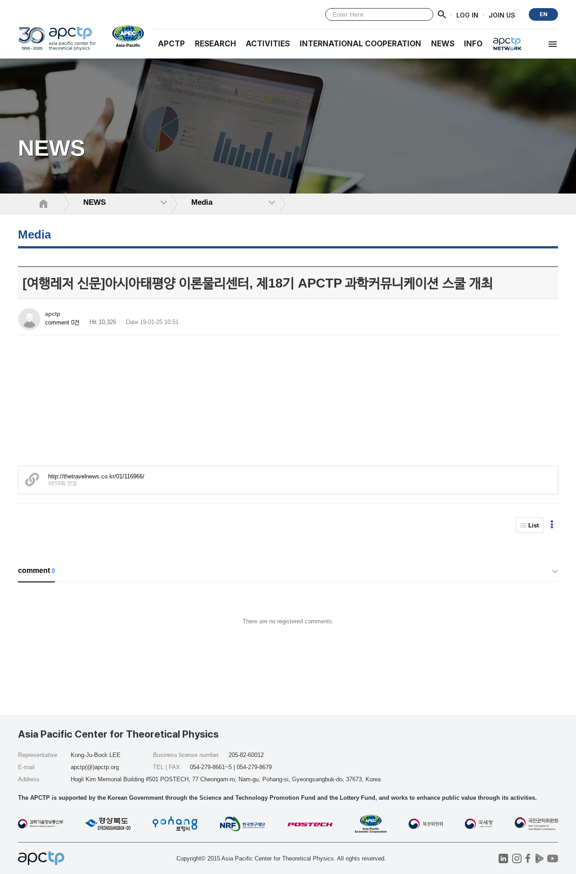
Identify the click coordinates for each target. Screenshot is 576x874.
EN (544, 14)
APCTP (171, 43)
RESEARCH (215, 43)
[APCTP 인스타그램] (516, 858)
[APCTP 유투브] (552, 858)
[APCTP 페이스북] (528, 858)
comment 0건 (62, 322)
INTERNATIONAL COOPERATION (360, 43)
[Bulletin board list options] (552, 525)
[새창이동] (124, 36)
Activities (268, 43)
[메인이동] (57, 42)
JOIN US (502, 14)
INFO (473, 43)
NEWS (442, 43)
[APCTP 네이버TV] (539, 858)
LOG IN (467, 14)
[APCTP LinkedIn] (503, 858)
